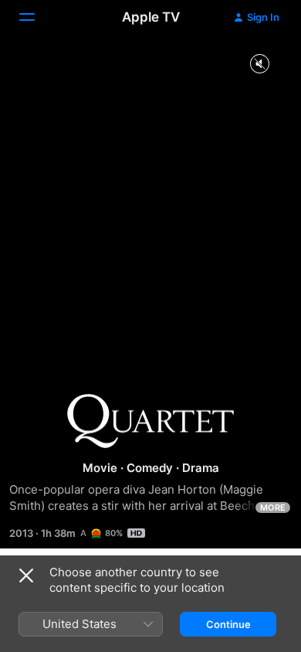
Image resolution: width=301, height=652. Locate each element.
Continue (228, 624)
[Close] (26, 575)
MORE (273, 507)
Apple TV (151, 17)
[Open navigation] (36, 17)
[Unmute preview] (259, 64)
